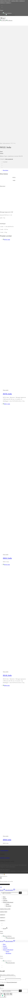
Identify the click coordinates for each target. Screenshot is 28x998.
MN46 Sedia (7, 840)
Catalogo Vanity (3, 911)
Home (1, 143)
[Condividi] (4, 994)
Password (2, 979)
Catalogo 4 (2, 2)
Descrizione (5, 170)
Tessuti (1, 151)
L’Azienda (5, 900)
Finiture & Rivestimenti (8, 902)
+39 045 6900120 (4, 850)
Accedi (2, 985)
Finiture (1, 153)
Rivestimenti (8, 906)
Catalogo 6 (22, 0)
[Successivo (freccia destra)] (4, 996)
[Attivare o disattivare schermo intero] (7, 994)
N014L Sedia (7, 675)
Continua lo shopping (5, 884)
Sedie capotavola (6, 143)
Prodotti (4, 898)
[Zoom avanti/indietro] (10, 994)
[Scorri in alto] (1, 887)
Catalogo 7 (8, 2)
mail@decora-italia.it (5, 857)
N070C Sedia (7, 394)
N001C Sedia (7, 558)
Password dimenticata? (12, 982)
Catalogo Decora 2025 (5, 0)
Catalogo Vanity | (15, 0)
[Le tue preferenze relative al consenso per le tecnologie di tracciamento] (2, 995)
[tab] (15, 170)
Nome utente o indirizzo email (7, 974)
